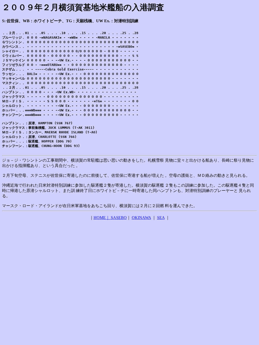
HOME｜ (102, 217)
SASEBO (119, 217)
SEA (161, 217)
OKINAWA (141, 217)
